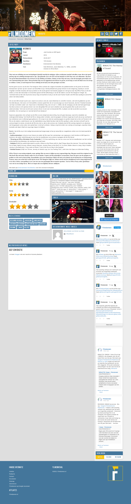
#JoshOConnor (115, 241)
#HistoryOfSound (104, 239)
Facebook (108, 457)
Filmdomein (12, 39)
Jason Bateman (28, 220)
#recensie (105, 273)
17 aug (111, 285)
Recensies (20, 39)
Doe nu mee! (109, 94)
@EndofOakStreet (107, 311)
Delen (101, 392)
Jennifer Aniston (38, 220)
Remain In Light (102, 361)
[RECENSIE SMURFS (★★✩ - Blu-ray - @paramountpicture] (102, 191)
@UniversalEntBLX (114, 242)
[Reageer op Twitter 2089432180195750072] (97, 296)
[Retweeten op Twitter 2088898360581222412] (101, 319)
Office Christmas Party (32, 224)
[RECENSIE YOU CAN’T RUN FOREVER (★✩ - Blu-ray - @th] (116, 191)
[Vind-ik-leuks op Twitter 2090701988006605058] (104, 245)
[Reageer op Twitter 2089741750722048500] (97, 279)
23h (110, 235)
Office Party (43, 224)
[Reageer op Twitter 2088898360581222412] (97, 319)
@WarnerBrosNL (101, 316)
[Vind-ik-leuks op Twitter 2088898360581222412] (104, 319)
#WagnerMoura (117, 290)
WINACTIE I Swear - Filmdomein (108, 372)
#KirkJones (99, 256)
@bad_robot (117, 314)
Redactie (12, 474)
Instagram (118, 457)
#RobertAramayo (108, 256)
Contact (11, 476)
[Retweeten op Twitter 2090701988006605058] (101, 245)
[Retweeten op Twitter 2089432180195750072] (101, 296)
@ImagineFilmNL (101, 258)
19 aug (111, 251)
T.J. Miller (20, 227)
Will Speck (26, 227)
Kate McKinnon (21, 224)
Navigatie (42, 34)
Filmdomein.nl (13, 494)
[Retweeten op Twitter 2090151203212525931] (101, 261)
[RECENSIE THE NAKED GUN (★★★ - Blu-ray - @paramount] (102, 177)
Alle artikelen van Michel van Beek (74, 231)
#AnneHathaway (115, 312)
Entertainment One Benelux (26, 168)
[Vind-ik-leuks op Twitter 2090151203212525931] (104, 261)
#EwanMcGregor (101, 314)
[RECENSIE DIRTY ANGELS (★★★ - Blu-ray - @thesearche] (102, 205)
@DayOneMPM (104, 242)
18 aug (111, 266)
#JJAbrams (109, 314)
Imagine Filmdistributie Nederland (108, 360)
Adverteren (12, 484)
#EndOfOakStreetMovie (103, 312)
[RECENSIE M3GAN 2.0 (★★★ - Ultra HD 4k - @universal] (116, 205)
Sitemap (11, 481)
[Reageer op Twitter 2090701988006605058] (97, 245)
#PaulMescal (106, 241)
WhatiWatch (70, 234)
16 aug (111, 302)
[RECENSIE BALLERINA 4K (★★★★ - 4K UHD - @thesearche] (116, 177)
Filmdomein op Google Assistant (19, 486)
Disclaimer (12, 479)
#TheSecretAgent (104, 288)
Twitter (100, 457)
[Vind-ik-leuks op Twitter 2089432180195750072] (104, 296)
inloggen (17, 254)
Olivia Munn (12, 227)
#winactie (99, 241)
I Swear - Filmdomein (105, 427)
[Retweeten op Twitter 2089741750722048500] (101, 279)
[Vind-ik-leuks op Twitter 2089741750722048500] (104, 279)
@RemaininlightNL (112, 258)
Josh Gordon (13, 224)
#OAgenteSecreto (107, 290)
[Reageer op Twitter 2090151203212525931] (97, 261)
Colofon (11, 471)
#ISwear (101, 254)
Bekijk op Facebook (103, 390)
